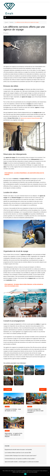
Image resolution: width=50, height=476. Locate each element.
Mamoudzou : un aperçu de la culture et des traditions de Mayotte (13, 435)
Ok (25, 474)
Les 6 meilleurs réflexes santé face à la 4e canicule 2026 (18, 452)
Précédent (8, 389)
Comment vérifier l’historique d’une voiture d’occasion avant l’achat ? (20, 455)
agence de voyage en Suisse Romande (30, 118)
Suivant (42, 389)
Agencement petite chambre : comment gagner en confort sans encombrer (22, 461)
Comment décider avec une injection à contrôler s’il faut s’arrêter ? (20, 458)
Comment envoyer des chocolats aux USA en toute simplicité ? (35, 410)
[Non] (48, 472)
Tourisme (6, 33)
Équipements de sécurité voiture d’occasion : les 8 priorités (18, 449)
